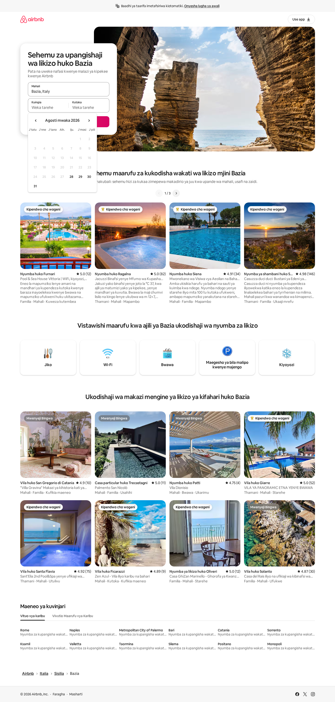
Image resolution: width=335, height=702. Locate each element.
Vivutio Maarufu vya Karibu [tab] (72, 616)
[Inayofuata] (176, 193)
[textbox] (48, 107)
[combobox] (69, 91)
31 (35, 186)
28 (71, 177)
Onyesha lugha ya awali (201, 6)
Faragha (59, 694)
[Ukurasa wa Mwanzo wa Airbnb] (32, 19)
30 (89, 177)
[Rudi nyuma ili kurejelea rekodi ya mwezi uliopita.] (36, 120)
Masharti (75, 694)
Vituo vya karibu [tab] (32, 616)
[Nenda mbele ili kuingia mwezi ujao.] (88, 120)
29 (80, 177)
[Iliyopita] (159, 193)
